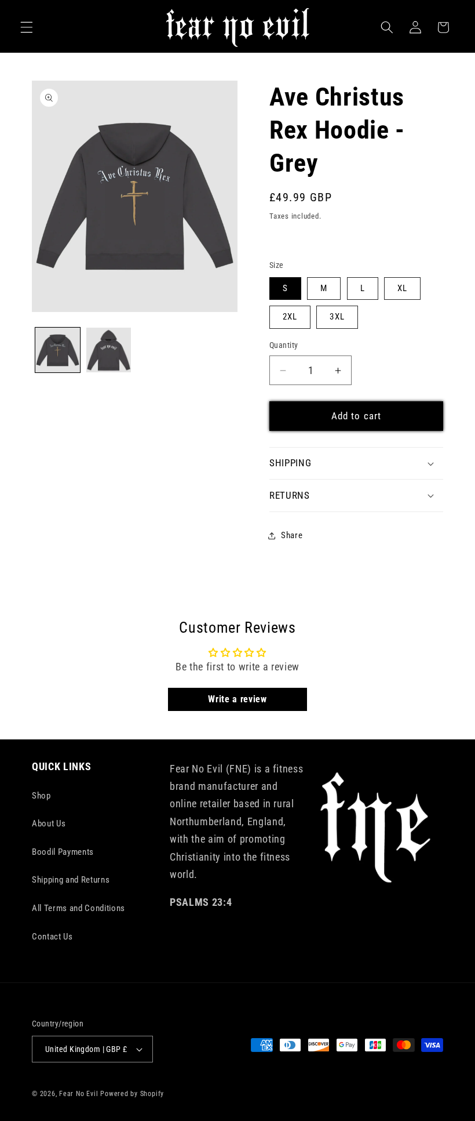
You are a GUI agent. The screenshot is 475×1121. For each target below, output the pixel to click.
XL (402, 288)
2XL (290, 316)
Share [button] (291, 535)
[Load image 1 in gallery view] (57, 350)
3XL (337, 316)
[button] (27, 27)
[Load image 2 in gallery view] (108, 350)
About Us (48, 823)
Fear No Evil (78, 1094)
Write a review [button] (237, 699)
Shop (41, 795)
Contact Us (52, 936)
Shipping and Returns (70, 880)
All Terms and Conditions (78, 908)
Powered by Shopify (132, 1094)
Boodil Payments (63, 852)
